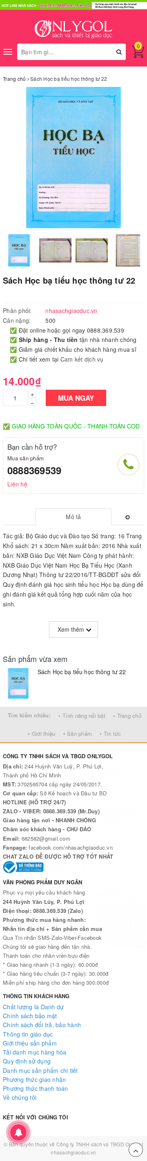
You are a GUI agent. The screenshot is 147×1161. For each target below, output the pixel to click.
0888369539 (34, 470)
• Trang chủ (127, 715)
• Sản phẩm (77, 733)
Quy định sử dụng (27, 1061)
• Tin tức (110, 733)
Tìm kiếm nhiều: (29, 715)
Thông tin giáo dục (28, 1034)
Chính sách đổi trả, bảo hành (42, 1025)
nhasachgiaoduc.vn (73, 1152)
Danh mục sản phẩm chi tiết (40, 1070)
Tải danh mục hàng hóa (34, 1052)
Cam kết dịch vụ (82, 359)
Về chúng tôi (19, 1097)
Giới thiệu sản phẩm (30, 1043)
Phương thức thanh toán (35, 1088)
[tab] (74, 516)
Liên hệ (17, 484)
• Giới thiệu (41, 733)
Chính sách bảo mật (30, 1016)
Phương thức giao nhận (34, 1079)
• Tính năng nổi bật (81, 715)
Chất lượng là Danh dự (33, 1007)
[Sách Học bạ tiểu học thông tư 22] (18, 683)
